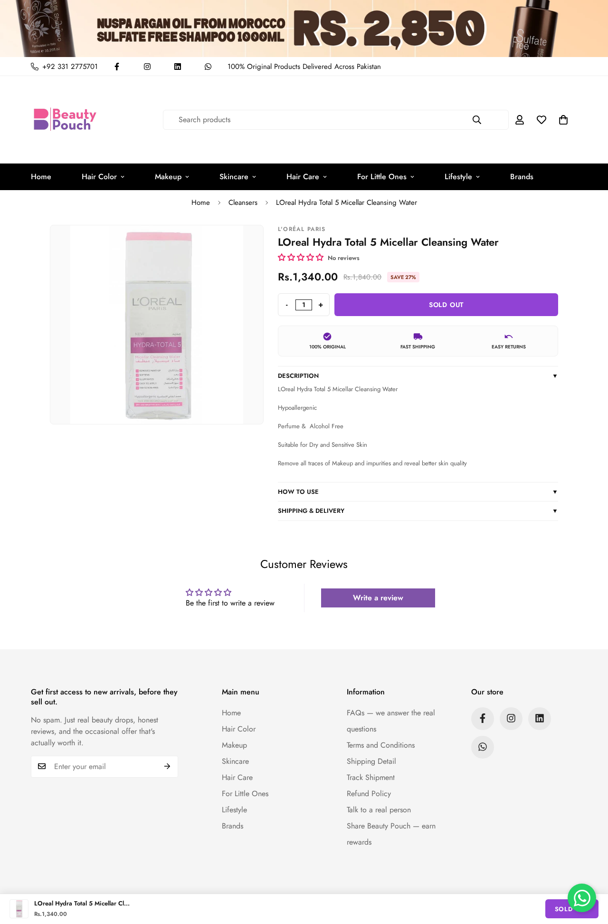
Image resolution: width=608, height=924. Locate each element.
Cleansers (242, 202)
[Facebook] (116, 66)
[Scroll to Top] (589, 872)
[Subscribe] (167, 766)
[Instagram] (147, 66)
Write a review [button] (378, 597)
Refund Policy (369, 793)
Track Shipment (371, 776)
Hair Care (302, 176)
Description (418, 375)
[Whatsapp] (208, 66)
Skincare (233, 176)
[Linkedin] (177, 66)
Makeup (168, 176)
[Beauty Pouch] (65, 120)
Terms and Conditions (381, 744)
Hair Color (99, 176)
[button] (563, 120)
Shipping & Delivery (418, 510)
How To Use (418, 491)
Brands (521, 176)
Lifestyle (458, 176)
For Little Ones (382, 176)
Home (41, 176)
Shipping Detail (371, 760)
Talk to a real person (379, 809)
